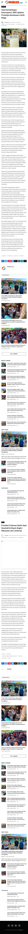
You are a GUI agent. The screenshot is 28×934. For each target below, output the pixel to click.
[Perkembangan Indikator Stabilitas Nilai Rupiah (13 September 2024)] (3, 512)
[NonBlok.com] (14, 2)
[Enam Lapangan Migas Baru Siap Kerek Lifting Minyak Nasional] (3, 492)
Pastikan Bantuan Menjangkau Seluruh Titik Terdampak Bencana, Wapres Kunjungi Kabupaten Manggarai (13, 322)
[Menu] (2, 2)
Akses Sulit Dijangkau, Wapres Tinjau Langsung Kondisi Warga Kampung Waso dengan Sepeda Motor (16, 391)
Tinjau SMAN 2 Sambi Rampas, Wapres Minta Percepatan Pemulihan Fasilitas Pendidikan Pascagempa (11, 297)
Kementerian (10, 255)
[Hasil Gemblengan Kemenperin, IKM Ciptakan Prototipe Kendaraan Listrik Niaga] (14, 47)
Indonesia (4, 255)
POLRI (9, 658)
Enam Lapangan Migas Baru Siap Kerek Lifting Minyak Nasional (15, 491)
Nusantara (21, 255)
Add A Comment (14, 354)
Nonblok (6, 535)
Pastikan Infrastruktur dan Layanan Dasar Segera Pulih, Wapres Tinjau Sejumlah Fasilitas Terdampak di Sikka (16, 404)
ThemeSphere (20, 930)
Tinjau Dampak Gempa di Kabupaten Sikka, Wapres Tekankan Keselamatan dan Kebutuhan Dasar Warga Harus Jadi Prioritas (16, 411)
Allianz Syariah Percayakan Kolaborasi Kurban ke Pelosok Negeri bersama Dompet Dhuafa (16, 499)
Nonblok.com (3, 5)
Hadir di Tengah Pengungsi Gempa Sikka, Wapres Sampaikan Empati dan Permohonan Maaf (16, 397)
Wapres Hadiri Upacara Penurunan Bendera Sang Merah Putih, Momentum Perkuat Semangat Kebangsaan (16, 423)
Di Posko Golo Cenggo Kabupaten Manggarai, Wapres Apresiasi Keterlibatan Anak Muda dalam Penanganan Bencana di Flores (16, 385)
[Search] (26, 2)
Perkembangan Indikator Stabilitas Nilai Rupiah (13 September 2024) (16, 511)
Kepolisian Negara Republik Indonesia (9, 656)
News (3, 522)
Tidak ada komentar (20, 24)
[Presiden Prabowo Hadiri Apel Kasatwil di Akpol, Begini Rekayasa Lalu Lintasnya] (14, 541)
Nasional (3, 6)
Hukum (3, 654)
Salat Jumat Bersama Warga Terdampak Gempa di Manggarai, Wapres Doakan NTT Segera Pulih (13, 346)
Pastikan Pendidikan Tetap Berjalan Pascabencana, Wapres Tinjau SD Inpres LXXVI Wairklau (15, 417)
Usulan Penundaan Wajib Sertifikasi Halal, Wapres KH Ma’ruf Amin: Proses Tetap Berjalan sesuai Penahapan (16, 505)
